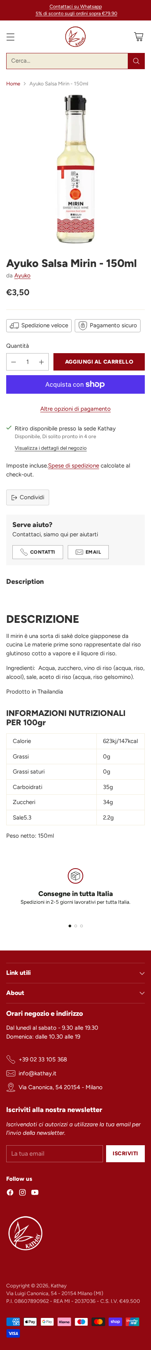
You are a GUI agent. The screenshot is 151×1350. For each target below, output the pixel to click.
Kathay (59, 1285)
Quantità (17, 345)
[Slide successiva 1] (70, 926)
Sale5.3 (22, 817)
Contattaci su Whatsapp (76, 6)
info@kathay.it (38, 1073)
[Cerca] (136, 61)
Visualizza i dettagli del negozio (51, 448)
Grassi (21, 756)
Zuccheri (24, 802)
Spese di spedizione (73, 465)
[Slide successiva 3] (81, 926)
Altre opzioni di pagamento (75, 408)
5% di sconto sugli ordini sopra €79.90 (76, 13)
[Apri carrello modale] (138, 36)
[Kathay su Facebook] (10, 1194)
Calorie (22, 741)
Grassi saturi (29, 771)
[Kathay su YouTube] (34, 1194)
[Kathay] (75, 36)
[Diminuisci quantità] (14, 362)
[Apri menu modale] (10, 36)
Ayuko (22, 275)
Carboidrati (27, 787)
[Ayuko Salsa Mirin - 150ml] (75, 169)
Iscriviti (125, 1153)
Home (13, 83)
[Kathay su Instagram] (22, 1194)
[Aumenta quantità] (41, 362)
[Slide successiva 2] (75, 926)
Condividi (32, 497)
